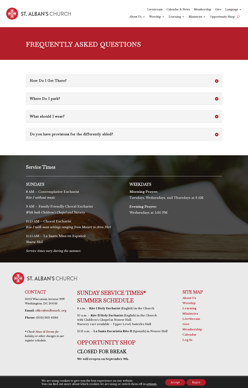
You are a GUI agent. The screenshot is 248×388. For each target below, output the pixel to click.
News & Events (44, 331)
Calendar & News (178, 9)
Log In (187, 340)
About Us (135, 16)
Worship (155, 16)
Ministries (195, 16)
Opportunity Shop (222, 16)
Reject (196, 382)
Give (218, 9)
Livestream (154, 9)
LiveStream (191, 319)
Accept (175, 382)
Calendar (189, 334)
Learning (175, 16)
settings (151, 384)
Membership (202, 9)
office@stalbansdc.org (50, 310)
